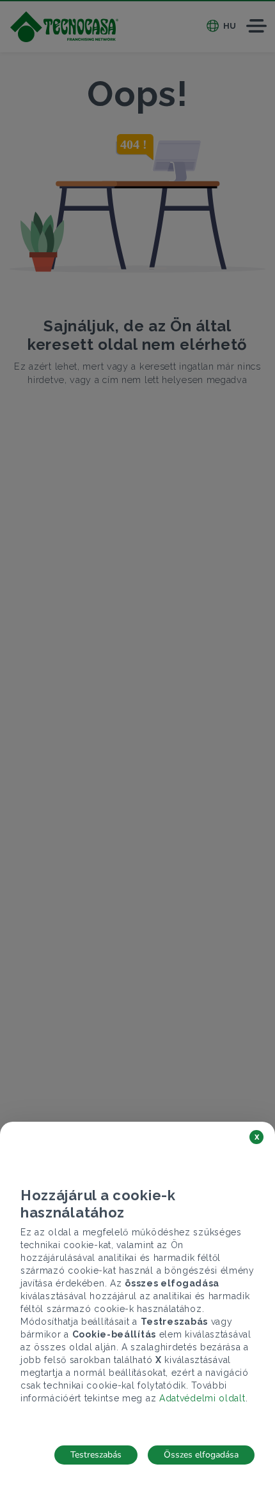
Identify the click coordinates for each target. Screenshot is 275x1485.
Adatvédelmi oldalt (202, 1398)
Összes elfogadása (201, 1455)
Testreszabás (96, 1455)
